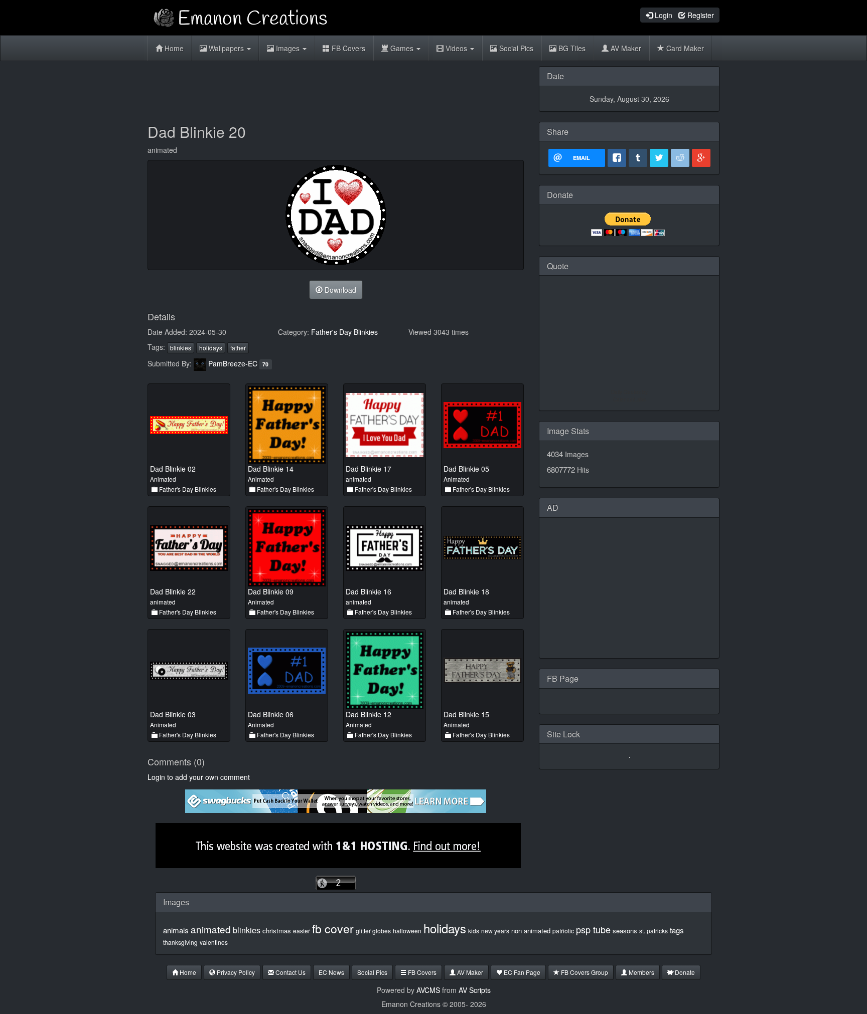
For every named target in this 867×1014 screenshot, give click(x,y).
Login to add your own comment (199, 777)
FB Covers (347, 48)
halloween (407, 930)
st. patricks (653, 930)
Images (288, 48)
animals (176, 930)
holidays (210, 347)
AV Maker (625, 48)
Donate (684, 972)
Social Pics (515, 48)
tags (677, 930)
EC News (331, 972)
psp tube (593, 929)
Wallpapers (226, 48)
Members (640, 972)
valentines (214, 942)
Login (662, 15)
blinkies (180, 347)
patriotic (563, 930)
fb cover (333, 928)
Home (173, 48)
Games (401, 48)
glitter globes (373, 930)
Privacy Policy (235, 972)
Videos (456, 48)
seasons (625, 930)
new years (495, 930)
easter (301, 930)
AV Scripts (475, 990)
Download (339, 290)
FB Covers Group (583, 972)
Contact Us (290, 972)
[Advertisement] (335, 88)
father (238, 347)
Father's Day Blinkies (344, 332)
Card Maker (684, 48)
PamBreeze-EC (232, 363)
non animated (530, 930)
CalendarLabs (629, 399)
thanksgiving (180, 942)
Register (699, 15)
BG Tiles (571, 48)
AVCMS (428, 990)
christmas (276, 930)
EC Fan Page (521, 972)
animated (211, 929)
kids (473, 930)
